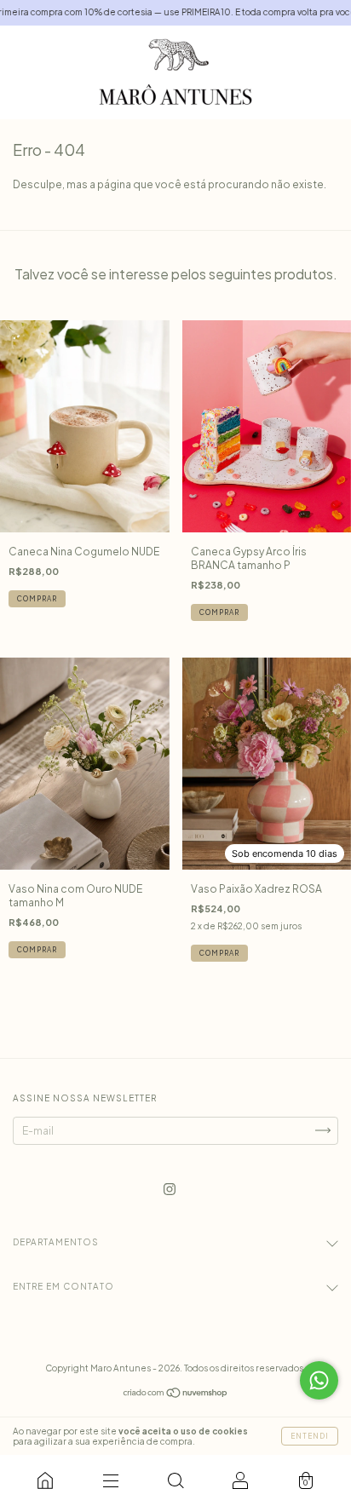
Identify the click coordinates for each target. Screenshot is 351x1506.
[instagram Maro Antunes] (169, 1188)
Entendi (310, 1436)
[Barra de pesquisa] (175, 1480)
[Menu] (110, 1480)
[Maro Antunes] (45, 1480)
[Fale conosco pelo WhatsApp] (319, 1380)
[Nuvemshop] (176, 1394)
